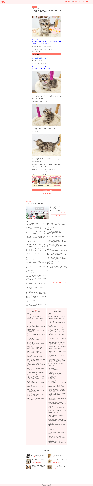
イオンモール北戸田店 (38, 13)
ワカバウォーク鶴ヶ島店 (38, 462)
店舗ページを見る (58, 215)
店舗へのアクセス (63, 212)
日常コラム (33, 13)
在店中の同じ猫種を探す (46, 193)
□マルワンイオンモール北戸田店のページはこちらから (42, 68)
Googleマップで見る (57, 282)
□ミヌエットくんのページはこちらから (39, 66)
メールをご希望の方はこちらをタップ (39, 58)
